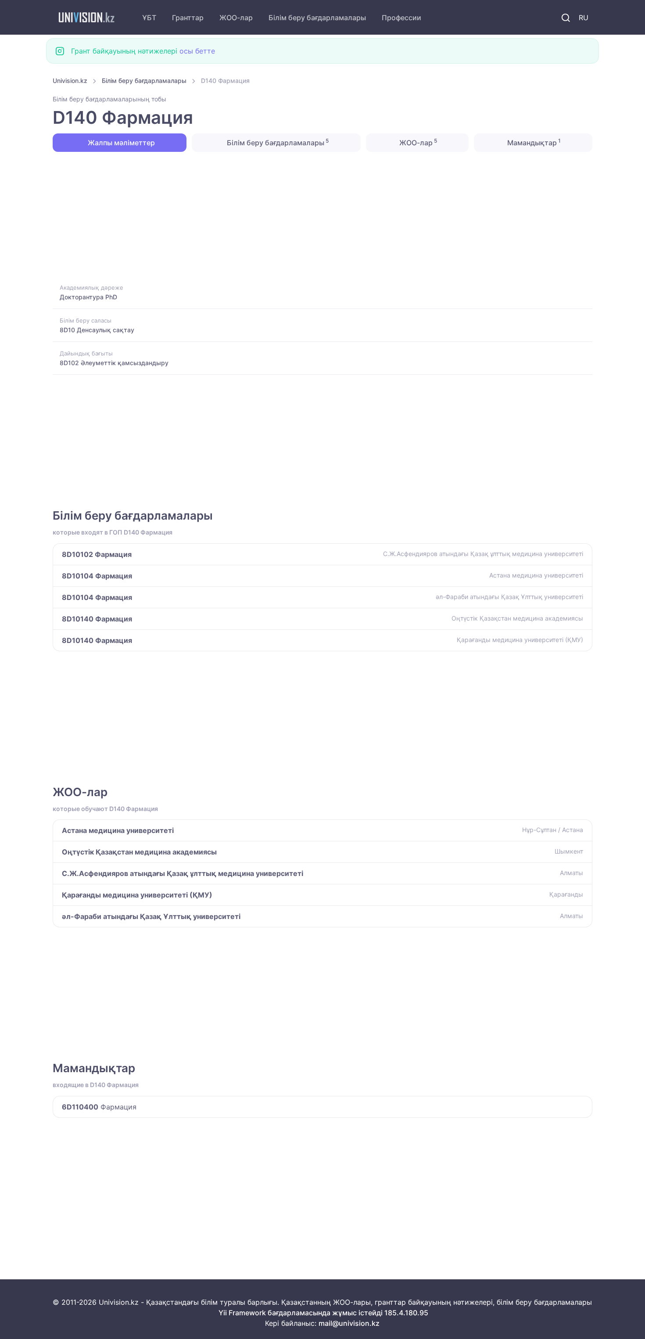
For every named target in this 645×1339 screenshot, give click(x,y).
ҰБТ (149, 17)
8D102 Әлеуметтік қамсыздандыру (114, 362)
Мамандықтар (533, 142)
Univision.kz (70, 80)
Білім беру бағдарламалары (317, 17)
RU (583, 17)
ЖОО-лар (236, 17)
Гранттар (188, 17)
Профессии (401, 17)
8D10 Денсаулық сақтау (97, 330)
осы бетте (197, 51)
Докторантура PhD (88, 297)
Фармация (99, 1106)
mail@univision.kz (349, 1323)
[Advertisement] (316, 216)
